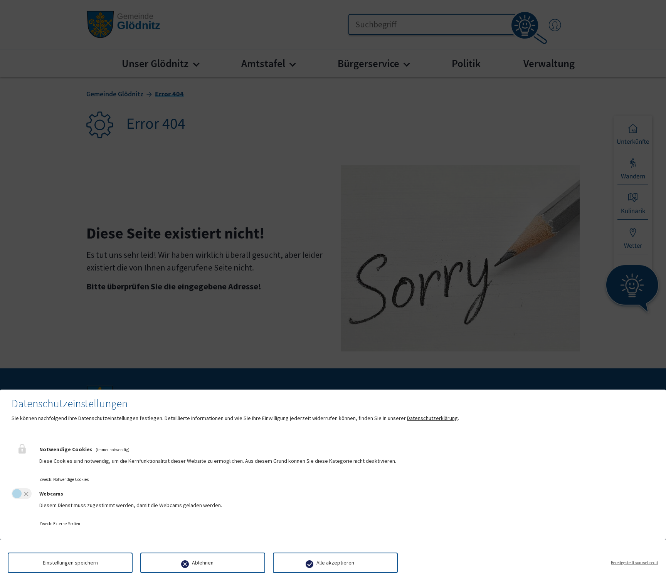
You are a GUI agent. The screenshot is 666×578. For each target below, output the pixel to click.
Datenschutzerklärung (432, 418)
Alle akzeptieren (335, 562)
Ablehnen (203, 562)
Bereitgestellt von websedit (634, 562)
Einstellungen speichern (70, 562)
